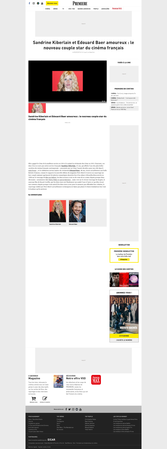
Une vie (30, 421)
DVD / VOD (72, 9)
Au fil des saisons (33, 427)
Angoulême (105, 9)
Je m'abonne (124, 336)
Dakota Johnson (89, 423)
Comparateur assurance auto (35, 443)
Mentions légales (32, 447)
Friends (59, 419)
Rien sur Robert (50, 177)
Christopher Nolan (90, 419)
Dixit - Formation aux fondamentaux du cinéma (85, 443)
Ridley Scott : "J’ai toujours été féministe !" (123, 99)
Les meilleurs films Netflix (121, 429)
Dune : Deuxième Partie (35, 419)
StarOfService (68, 443)
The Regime (60, 421)
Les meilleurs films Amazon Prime (123, 431)
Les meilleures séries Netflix (121, 423)
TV (63, 9)
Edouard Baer (74, 170)
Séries (55, 9)
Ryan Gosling (89, 421)
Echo (58, 425)
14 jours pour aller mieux (35, 431)
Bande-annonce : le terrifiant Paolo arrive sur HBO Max (122, 108)
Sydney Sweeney (90, 425)
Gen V (58, 423)
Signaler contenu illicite (44, 447)
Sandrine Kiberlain (55, 224)
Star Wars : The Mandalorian (65, 427)
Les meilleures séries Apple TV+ (122, 427)
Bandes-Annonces (84, 9)
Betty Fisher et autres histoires (60, 180)
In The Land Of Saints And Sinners (38, 425)
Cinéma (47, 9)
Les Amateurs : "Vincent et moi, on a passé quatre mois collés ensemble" (124, 104)
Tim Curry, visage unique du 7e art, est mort (123, 94)
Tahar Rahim (89, 429)
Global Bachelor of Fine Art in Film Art (54, 443)
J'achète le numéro (124, 340)
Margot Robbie (89, 427)
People (95, 9)
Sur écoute (60, 429)
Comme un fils (32, 429)
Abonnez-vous (52, 3)
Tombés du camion (34, 423)
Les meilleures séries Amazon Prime (124, 425)
